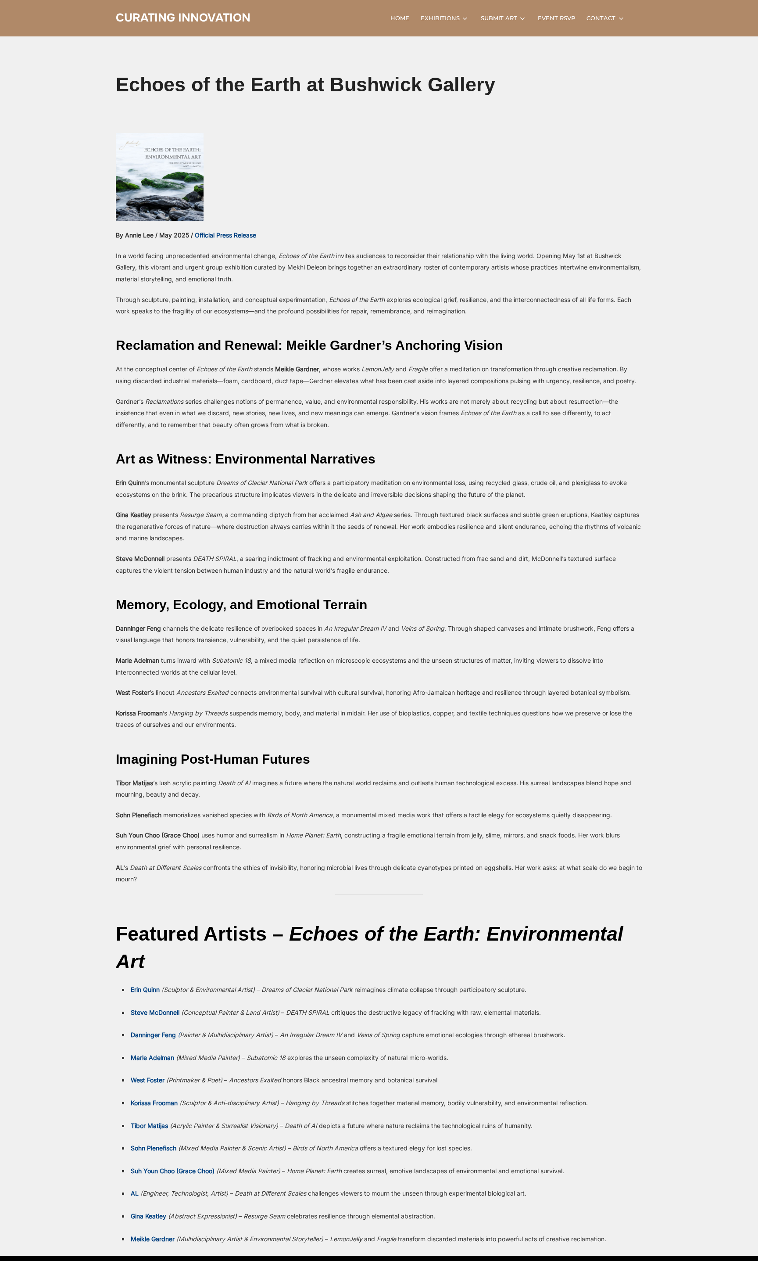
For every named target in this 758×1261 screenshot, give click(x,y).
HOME (399, 18)
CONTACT (600, 18)
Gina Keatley (148, 1216)
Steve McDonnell (155, 1012)
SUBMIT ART (499, 18)
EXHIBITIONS (440, 18)
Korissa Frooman (154, 1103)
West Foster (147, 1080)
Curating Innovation (183, 18)
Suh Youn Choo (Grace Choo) (173, 1171)
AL (135, 1193)
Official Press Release (225, 235)
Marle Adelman (152, 1057)
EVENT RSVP (556, 18)
